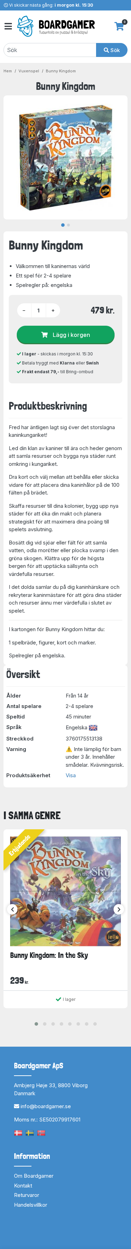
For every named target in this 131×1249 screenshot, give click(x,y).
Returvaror (26, 1195)
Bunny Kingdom (61, 70)
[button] (36, 1023)
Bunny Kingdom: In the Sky (49, 955)
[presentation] (12, 909)
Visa (71, 775)
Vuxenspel (29, 70)
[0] (119, 26)
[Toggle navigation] (7, 26)
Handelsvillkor (30, 1204)
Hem (7, 70)
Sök (114, 50)
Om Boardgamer (33, 1175)
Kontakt (23, 1185)
